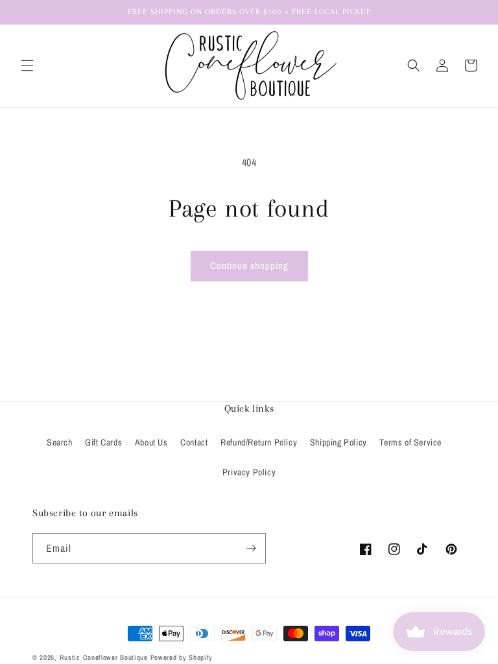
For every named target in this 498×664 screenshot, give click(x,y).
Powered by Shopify (181, 657)
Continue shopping (249, 265)
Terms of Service (410, 442)
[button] (27, 65)
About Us (151, 442)
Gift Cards (103, 442)
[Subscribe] (251, 548)
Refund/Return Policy (258, 442)
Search (60, 442)
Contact (194, 442)
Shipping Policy (338, 442)
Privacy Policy (249, 472)
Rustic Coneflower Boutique (104, 657)
